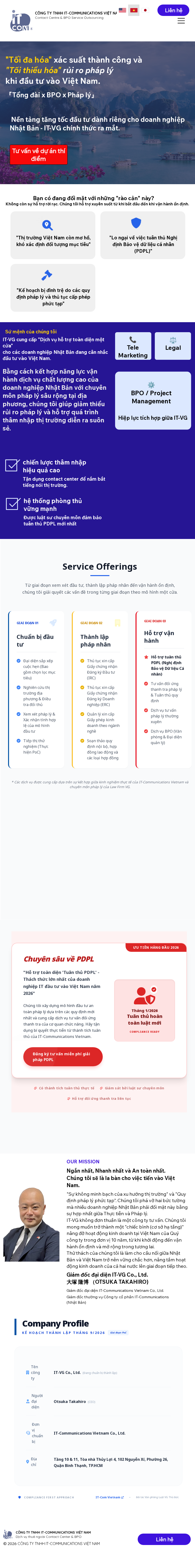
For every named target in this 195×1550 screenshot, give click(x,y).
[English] (122, 10)
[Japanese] (145, 10)
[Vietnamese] (133, 10)
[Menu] (181, 21)
